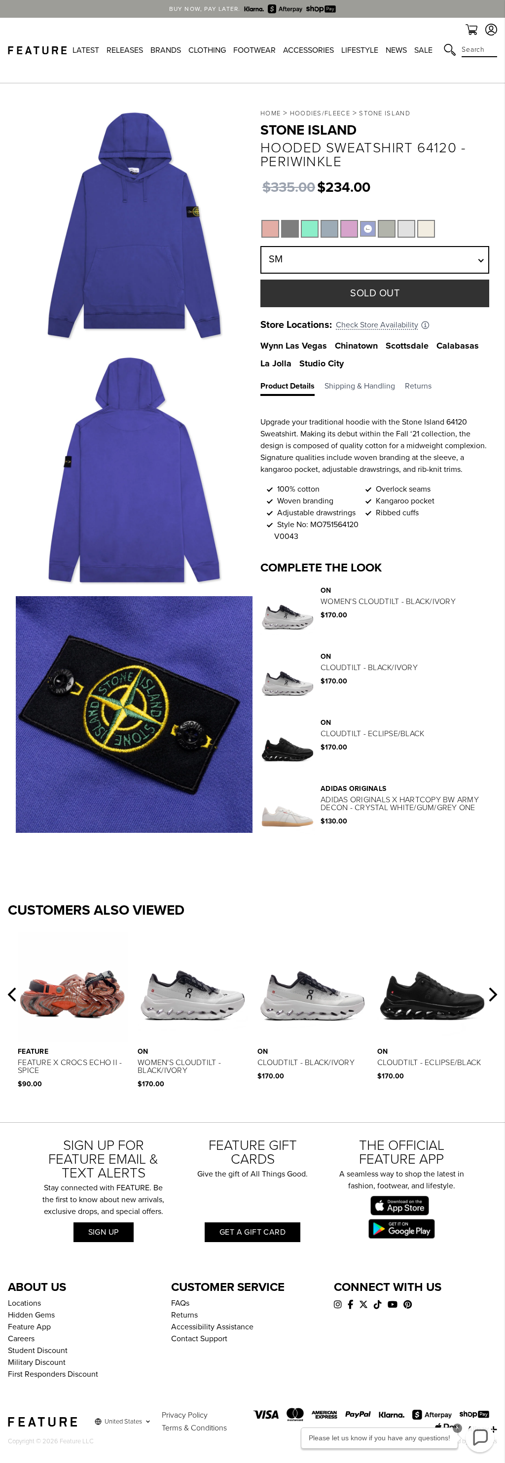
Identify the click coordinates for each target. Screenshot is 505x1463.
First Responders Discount (53, 1374)
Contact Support (199, 1339)
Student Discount (38, 1351)
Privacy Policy (185, 1415)
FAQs (180, 1303)
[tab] (292, 388)
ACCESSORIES (308, 50)
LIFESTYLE (359, 50)
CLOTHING (207, 50)
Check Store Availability (377, 325)
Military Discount (37, 1362)
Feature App (29, 1327)
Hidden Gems (31, 1315)
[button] (12, 994)
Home (270, 113)
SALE (423, 50)
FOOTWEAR (254, 50)
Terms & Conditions (194, 1428)
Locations (24, 1303)
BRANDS (165, 50)
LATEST (85, 50)
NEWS (396, 50)
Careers (21, 1339)
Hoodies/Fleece (320, 113)
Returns (184, 1315)
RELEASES (125, 50)
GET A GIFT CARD (252, 1232)
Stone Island (384, 113)
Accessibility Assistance (212, 1327)
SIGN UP (103, 1232)
